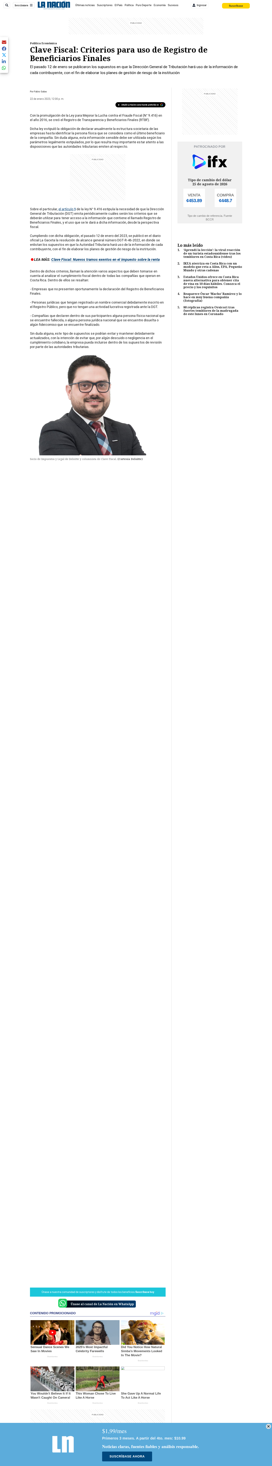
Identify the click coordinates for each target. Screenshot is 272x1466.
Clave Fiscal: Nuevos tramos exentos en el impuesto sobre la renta (105, 259)
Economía (160, 5)
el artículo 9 (67, 209)
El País (118, 5)
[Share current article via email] (4, 42)
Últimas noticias (85, 5)
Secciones (21, 5)
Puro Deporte (144, 5)
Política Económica (43, 43)
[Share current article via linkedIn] (4, 61)
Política (129, 5)
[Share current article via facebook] (4, 48)
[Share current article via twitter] (4, 55)
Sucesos (173, 5)
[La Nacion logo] (53, 5)
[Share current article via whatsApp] (4, 68)
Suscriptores (105, 5)
